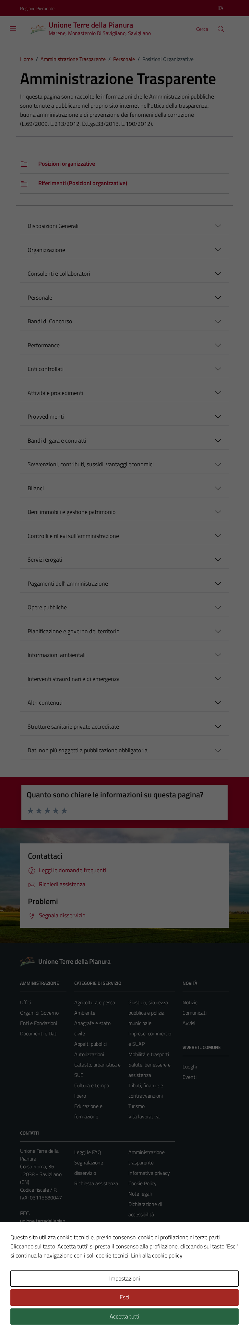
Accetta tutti (124, 1316)
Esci (124, 1297)
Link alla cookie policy (157, 1255)
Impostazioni (124, 1278)
